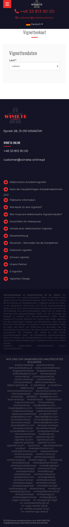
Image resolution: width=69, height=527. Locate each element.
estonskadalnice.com (45, 393)
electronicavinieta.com (20, 390)
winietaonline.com (24, 477)
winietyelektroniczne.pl (46, 491)
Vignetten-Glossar (20, 278)
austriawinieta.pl (45, 365)
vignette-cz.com (24, 439)
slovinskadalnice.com (22, 425)
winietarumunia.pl (23, 479)
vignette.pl (34, 445)
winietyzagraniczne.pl (24, 497)
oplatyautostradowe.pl (24, 413)
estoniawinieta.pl (21, 393)
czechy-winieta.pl (23, 379)
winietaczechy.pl (47, 468)
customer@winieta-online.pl (36, 17)
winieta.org (56, 459)
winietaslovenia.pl (46, 479)
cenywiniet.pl (22, 376)
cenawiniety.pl (48, 373)
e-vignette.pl (38, 385)
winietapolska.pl (46, 477)
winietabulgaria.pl (49, 465)
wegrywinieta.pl (49, 451)
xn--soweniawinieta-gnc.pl (34, 502)
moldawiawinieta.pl (22, 411)
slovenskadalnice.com (46, 422)
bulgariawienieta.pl (23, 370)
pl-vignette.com (48, 413)
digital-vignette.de (17, 385)
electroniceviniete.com (49, 390)
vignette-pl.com (45, 439)
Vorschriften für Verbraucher (25, 221)
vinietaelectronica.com (41, 448)
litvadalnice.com (49, 396)
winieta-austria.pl (23, 454)
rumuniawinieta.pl (20, 419)
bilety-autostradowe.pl (47, 367)
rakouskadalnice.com (46, 416)
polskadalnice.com (21, 416)
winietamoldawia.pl (44, 474)
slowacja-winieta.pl (48, 425)
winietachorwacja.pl (23, 468)
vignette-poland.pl (24, 442)
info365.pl (31, 396)
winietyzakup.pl (47, 497)
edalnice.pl (43, 388)
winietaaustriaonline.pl (45, 462)
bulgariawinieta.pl (46, 370)
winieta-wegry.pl (16, 459)
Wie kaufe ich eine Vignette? (26, 207)
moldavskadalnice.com (48, 408)
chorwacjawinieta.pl (43, 376)
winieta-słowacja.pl (44, 456)
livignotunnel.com (25, 402)
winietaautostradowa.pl (23, 465)
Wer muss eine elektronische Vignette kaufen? (36, 214)
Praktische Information (22, 200)
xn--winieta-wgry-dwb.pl (34, 511)
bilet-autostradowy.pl (20, 367)
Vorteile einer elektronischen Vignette (31, 228)
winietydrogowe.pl (20, 491)
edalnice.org (27, 388)
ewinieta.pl (17, 396)
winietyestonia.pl (24, 494)
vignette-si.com (15, 445)
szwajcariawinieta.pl (48, 431)
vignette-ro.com (46, 442)
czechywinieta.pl (46, 379)
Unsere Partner (18, 264)
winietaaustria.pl (21, 462)
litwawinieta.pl (35, 399)
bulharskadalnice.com (25, 373)
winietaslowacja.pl (23, 482)
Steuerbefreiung (19, 235)
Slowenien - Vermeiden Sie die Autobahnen (34, 242)
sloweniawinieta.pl (46, 428)
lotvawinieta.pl (46, 402)
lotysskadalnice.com (44, 405)
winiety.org (54, 488)
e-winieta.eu (55, 385)
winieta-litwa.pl (22, 456)
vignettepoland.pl (52, 445)
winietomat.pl (37, 488)
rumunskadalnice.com (46, 419)
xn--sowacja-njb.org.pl (45, 500)
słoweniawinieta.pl (25, 434)
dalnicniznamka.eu (45, 382)
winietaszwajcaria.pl (23, 485)
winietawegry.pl (17, 488)
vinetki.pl (20, 448)
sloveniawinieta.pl (20, 422)
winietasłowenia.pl (47, 485)
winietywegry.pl (45, 494)
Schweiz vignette (19, 257)
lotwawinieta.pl (21, 405)
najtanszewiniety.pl (46, 411)
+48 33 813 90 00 (36, 11)
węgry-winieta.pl (21, 500)
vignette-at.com (23, 436)
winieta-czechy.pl (45, 454)
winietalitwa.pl (45, 471)
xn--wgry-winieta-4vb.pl (34, 505)
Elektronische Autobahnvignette (28, 182)
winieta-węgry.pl (37, 459)
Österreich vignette (21, 250)
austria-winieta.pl (24, 365)
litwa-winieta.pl (16, 399)
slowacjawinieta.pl (23, 428)
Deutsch (35, 24)
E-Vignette (16, 271)
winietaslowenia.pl (46, 482)
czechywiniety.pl (22, 382)
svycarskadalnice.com (22, 431)
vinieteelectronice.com (24, 451)
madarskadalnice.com (20, 408)
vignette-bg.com (45, 436)
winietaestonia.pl (25, 471)
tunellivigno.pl (46, 434)
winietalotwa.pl (22, 474)
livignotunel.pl (53, 399)
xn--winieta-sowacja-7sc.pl (34, 508)
